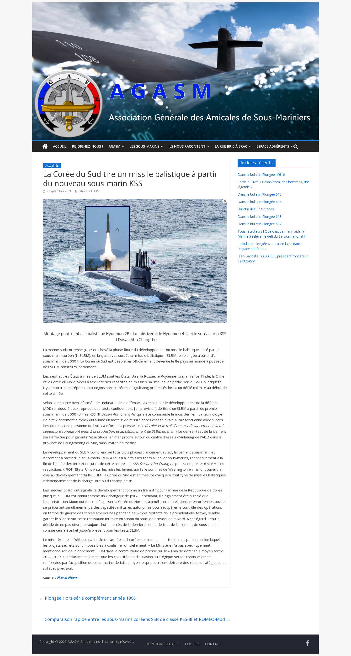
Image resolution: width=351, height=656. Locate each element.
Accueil (59, 146)
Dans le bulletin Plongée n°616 (261, 174)
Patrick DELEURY (89, 191)
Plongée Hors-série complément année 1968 (87, 598)
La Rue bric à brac (231, 146)
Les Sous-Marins (144, 146)
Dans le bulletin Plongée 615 (260, 194)
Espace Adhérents (272, 146)
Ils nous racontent (187, 146)
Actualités (51, 166)
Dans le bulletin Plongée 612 (260, 224)
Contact (213, 644)
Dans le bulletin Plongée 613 (260, 216)
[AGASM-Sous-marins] (175, 5)
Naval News (67, 577)
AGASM (114, 146)
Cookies (192, 644)
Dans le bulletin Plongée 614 (260, 201)
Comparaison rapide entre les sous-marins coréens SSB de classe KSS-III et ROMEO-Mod (137, 619)
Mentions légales (162, 644)
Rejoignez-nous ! (87, 146)
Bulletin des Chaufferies (256, 209)
